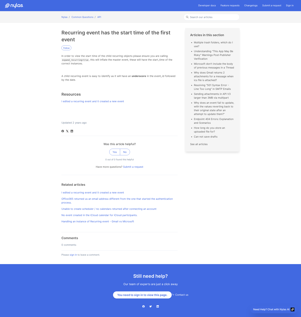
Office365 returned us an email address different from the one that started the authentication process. (117, 200)
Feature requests (230, 5)
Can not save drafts (205, 136)
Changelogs (251, 5)
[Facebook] (62, 131)
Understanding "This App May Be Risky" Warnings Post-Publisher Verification (213, 55)
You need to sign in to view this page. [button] (142, 295)
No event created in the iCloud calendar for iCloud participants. (99, 215)
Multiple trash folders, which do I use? (213, 44)
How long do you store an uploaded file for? (209, 129)
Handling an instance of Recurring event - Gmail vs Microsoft (97, 221)
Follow (66, 48)
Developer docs (207, 5)
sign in (73, 254)
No (125, 152)
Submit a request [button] (271, 5)
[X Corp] (67, 131)
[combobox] (212, 17)
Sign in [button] (290, 5)
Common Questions (82, 17)
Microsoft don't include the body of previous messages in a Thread (214, 65)
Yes (115, 152)
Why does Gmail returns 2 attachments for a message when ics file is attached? (213, 76)
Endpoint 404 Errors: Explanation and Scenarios (213, 120)
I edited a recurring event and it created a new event (92, 101)
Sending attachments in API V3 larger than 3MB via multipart (212, 95)
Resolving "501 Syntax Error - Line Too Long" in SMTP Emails (212, 87)
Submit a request (133, 166)
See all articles (199, 144)
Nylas (64, 17)
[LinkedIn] (72, 131)
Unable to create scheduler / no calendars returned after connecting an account (108, 208)
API (99, 17)
